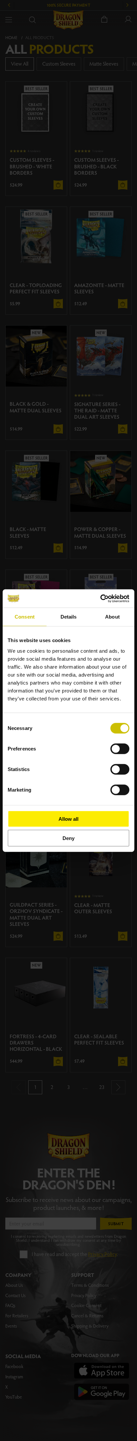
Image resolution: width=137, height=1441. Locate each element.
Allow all (68, 818)
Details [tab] (69, 617)
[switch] (119, 748)
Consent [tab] (25, 617)
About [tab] (112, 617)
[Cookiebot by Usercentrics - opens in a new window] (100, 598)
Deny (68, 838)
